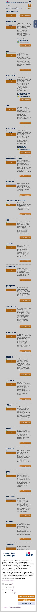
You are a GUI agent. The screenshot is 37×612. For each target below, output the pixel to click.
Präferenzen (8, 587)
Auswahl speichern (26, 603)
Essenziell (8, 584)
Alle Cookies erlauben (26, 596)
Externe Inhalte (9, 593)
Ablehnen (26, 600)
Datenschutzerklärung (8, 580)
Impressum (5, 607)
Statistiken (8, 590)
